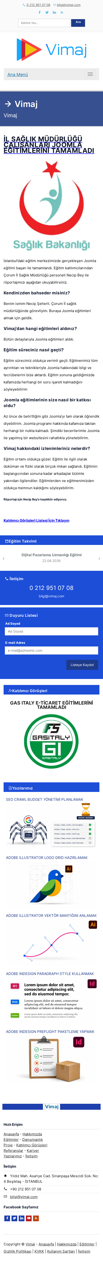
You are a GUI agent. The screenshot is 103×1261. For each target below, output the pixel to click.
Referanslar (13, 1150)
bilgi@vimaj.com (68, 5)
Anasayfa (11, 1134)
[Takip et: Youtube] (29, 1218)
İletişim (31, 1156)
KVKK (39, 1251)
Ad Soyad (12, 623)
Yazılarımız (22, 788)
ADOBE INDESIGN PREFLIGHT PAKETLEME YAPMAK (50, 1031)
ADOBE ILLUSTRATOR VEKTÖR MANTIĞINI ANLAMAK (51, 915)
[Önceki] (3, 558)
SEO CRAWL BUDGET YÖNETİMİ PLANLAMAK (44, 799)
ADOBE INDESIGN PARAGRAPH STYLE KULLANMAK (50, 973)
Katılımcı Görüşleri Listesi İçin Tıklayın (36, 520)
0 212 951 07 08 (38, 5)
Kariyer (33, 1150)
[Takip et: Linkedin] (54, 12)
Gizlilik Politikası (17, 1251)
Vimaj (30, 1244)
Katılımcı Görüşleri (29, 690)
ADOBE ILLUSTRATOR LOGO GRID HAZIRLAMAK (47, 857)
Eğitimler (11, 1139)
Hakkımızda (32, 1134)
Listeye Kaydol (82, 665)
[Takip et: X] (47, 12)
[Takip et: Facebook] (39, 12)
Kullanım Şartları (61, 1251)
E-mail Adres (15, 643)
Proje (8, 1145)
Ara (78, 22)
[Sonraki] (99, 558)
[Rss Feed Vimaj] (62, 12)
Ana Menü (17, 74)
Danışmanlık (32, 1139)
